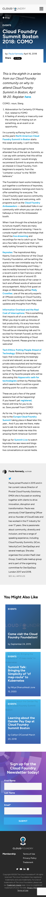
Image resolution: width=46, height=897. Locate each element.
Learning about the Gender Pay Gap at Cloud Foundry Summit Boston (21, 723)
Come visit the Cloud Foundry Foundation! (22, 635)
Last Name (9, 793)
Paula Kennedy (16, 53)
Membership (9, 853)
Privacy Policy (29, 858)
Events (7, 25)
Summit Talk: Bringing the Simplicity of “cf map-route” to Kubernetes (19, 673)
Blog (6, 17)
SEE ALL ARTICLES (17, 576)
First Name (9, 780)
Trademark (28, 862)
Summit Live (21, 439)
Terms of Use (29, 854)
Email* (7, 805)
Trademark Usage (14, 885)
